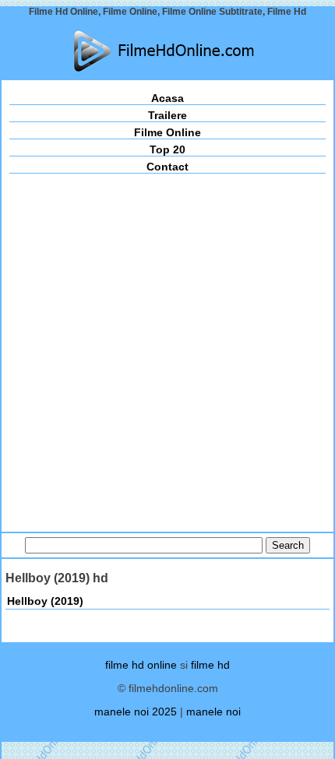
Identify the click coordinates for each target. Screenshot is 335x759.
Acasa (167, 98)
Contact (167, 166)
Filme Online (167, 132)
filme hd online (141, 665)
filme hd (210, 665)
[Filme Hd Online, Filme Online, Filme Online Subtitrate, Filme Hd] (167, 51)
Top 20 (167, 149)
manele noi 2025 (135, 711)
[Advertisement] (167, 348)
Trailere (167, 115)
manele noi (213, 711)
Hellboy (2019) (45, 601)
